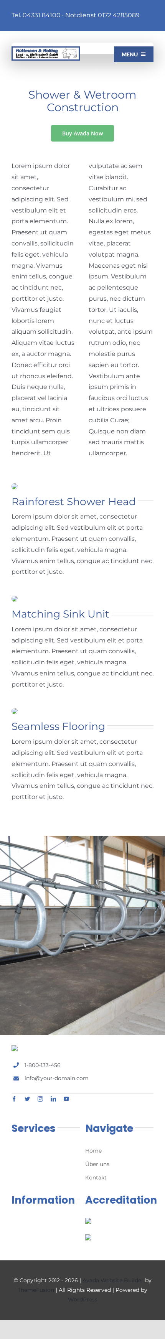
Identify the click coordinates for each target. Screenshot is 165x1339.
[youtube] (66, 1099)
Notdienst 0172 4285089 (102, 15)
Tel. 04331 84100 (36, 15)
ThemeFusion (36, 1289)
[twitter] (27, 1099)
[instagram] (40, 1099)
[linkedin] (53, 1099)
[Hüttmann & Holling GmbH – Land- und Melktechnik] (46, 49)
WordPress (82, 1299)
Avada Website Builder (113, 1280)
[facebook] (14, 1099)
